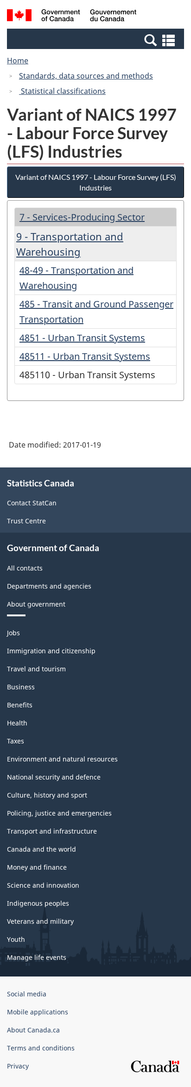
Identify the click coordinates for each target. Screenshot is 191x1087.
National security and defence (54, 777)
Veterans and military (40, 921)
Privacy (18, 1066)
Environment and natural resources (62, 759)
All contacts (25, 568)
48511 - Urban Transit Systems (84, 356)
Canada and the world (41, 849)
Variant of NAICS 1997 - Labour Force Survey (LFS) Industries (95, 182)
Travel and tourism (36, 668)
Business (21, 686)
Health (17, 723)
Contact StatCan (32, 502)
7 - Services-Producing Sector (82, 217)
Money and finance (37, 867)
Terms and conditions (41, 1048)
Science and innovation (43, 885)
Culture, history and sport (47, 795)
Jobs (13, 632)
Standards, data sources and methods (86, 76)
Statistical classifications (62, 91)
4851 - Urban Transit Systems (82, 338)
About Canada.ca (33, 1030)
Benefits (19, 704)
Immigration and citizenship (51, 650)
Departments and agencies (49, 586)
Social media (26, 993)
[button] (96, 40)
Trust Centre (26, 520)
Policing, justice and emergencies (59, 813)
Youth (16, 939)
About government (36, 604)
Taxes (15, 741)
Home (17, 60)
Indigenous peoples (38, 903)
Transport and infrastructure (52, 831)
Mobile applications (37, 1011)
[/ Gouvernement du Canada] (71, 16)
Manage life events (36, 957)
